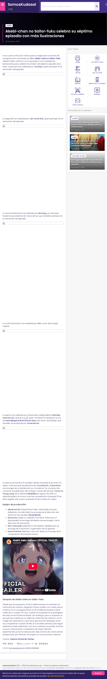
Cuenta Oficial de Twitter (22, 639)
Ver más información (55, 676)
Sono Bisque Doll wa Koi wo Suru (20, 420)
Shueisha (32, 493)
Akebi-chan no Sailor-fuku (47, 58)
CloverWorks (34, 515)
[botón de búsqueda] (96, 6)
